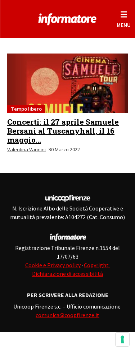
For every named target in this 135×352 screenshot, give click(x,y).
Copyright (97, 265)
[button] (124, 18)
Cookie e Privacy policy (53, 265)
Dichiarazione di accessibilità (67, 273)
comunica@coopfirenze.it (67, 315)
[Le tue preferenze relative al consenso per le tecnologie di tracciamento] (122, 339)
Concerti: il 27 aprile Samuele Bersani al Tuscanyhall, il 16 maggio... (63, 131)
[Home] (67, 18)
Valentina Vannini (26, 149)
